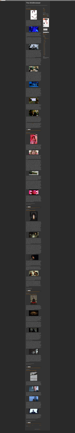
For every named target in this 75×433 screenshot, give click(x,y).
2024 (44, 43)
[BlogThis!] (28, 129)
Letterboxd (44, 11)
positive (36, 147)
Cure (33, 367)
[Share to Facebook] (29, 129)
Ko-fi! (31, 204)
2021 (44, 45)
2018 (44, 47)
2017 (44, 48)
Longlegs (35, 367)
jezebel (37, 207)
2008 (44, 54)
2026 (44, 36)
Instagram (44, 9)
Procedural (40, 367)
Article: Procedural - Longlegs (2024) (31, 294)
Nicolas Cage (38, 367)
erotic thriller (36, 207)
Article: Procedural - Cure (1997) (30, 210)
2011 (44, 52)
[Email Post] (26, 129)
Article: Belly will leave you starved (31, 9)
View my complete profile (45, 34)
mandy (36, 367)
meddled (37, 117)
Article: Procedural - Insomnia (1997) (31, 370)
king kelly (39, 207)
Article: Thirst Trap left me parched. (31, 133)
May (44, 40)
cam (33, 207)
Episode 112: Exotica (45, 16)
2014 (44, 50)
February (45, 41)
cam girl (34, 207)
